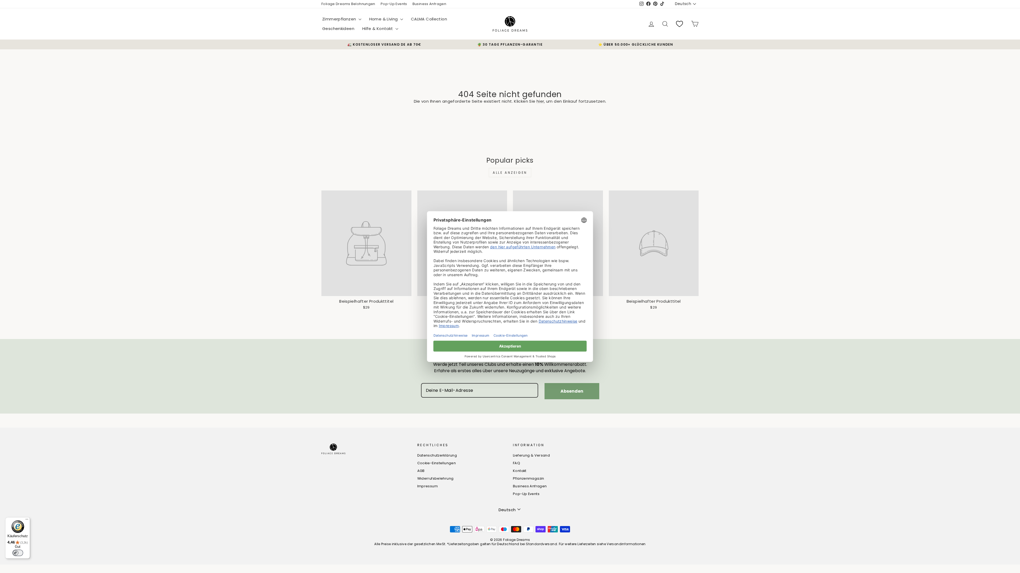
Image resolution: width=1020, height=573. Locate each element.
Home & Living (384, 19)
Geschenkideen (338, 28)
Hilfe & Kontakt (378, 28)
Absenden (571, 391)
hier (540, 101)
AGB (421, 470)
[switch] (17, 553)
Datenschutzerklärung (437, 455)
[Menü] (27, 520)
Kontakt (519, 470)
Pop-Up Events (394, 4)
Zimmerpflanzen (339, 19)
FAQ (516, 463)
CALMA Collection (429, 19)
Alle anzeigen (510, 172)
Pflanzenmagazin (528, 478)
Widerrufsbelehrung (435, 478)
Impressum (427, 486)
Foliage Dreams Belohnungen (348, 4)
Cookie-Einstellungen (436, 463)
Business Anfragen (429, 4)
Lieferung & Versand (531, 455)
